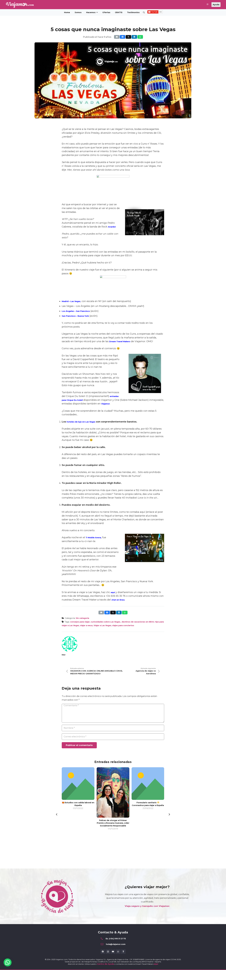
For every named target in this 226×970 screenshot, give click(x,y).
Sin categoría (82, 618)
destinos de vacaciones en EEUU (138, 622)
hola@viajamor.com (115, 944)
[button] (97, 12)
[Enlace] (207, 5)
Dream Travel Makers (119, 341)
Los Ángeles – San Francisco (76, 311)
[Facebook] (103, 951)
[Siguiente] (169, 815)
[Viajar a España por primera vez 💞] (148, 776)
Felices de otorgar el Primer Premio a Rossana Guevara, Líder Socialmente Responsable (78, 823)
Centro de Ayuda (105, 964)
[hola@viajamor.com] (103, 944)
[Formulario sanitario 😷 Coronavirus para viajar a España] (113, 783)
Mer (64, 655)
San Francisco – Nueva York (75, 316)
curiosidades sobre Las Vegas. (106, 622)
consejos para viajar (80, 622)
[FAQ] (123, 951)
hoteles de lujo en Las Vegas (81, 422)
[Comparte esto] (122, 37)
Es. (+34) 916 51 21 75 (116, 938)
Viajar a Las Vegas (102, 625)
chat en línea (118, 600)
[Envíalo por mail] (117, 37)
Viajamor (105, 404)
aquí (113, 592)
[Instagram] (108, 951)
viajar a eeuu (86, 625)
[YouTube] (113, 951)
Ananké (112, 227)
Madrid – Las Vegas (71, 301)
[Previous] (57, 815)
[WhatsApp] (118, 951)
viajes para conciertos (123, 625)
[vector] (20, 4)
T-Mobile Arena (93, 537)
